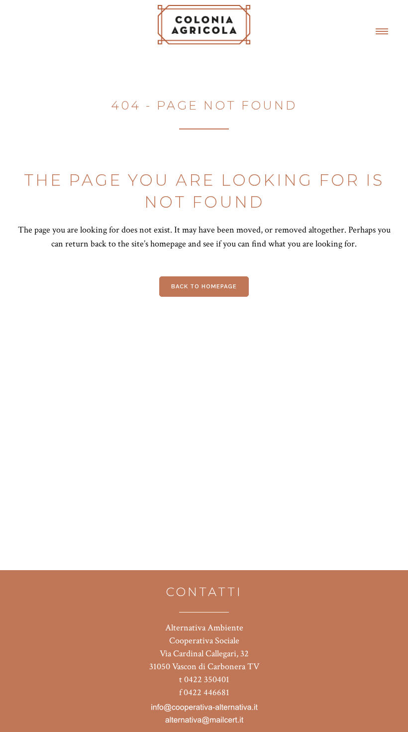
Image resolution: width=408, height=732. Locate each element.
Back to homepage (204, 286)
